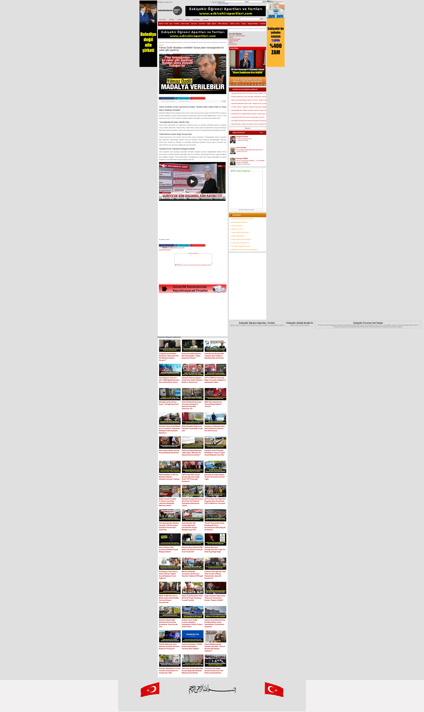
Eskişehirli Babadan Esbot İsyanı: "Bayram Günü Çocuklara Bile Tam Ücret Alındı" (248, 103)
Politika (176, 23)
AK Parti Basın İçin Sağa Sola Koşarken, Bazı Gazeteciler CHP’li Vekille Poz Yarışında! (215, 501)
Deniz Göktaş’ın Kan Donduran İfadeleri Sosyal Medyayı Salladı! (168, 549)
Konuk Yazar (240, 158)
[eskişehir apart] (192, 38)
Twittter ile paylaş (183, 98)
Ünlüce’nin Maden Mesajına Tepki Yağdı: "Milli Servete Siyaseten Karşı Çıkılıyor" (192, 453)
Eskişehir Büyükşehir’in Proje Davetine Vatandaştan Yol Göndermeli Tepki (169, 671)
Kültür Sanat (185, 23)
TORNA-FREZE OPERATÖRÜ (240, 232)
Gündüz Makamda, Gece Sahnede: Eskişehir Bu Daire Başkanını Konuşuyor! (169, 646)
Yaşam (243, 23)
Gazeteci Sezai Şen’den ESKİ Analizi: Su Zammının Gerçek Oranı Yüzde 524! (192, 549)
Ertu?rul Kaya (241, 136)
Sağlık (208, 23)
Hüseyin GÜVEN (242, 147)
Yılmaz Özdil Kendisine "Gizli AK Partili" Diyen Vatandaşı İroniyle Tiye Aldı (192, 598)
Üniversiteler (233, 44)
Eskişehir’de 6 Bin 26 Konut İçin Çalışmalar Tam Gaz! (247, 117)
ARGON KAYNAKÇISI (237, 236)
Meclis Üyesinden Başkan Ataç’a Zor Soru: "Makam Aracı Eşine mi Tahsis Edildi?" (248, 100)
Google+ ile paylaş (199, 98)
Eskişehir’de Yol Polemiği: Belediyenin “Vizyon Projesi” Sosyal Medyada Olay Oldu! (214, 453)
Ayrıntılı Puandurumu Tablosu (246, 209)
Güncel (161, 23)
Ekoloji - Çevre (234, 23)
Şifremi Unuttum (224, 3)
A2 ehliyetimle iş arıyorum (239, 222)
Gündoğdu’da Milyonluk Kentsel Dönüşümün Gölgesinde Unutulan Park (248, 120)
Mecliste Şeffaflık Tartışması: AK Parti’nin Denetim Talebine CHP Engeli (192, 574)
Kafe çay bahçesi (236, 225)
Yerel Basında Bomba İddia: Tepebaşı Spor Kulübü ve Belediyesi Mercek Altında (214, 356)
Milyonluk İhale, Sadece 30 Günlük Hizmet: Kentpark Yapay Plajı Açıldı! (248, 124)
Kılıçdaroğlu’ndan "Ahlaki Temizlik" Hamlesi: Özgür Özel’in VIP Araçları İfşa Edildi (248, 110)
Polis (166, 23)
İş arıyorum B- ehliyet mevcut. (240, 243)
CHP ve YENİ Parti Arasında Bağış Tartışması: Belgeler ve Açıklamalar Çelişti (215, 380)
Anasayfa (161, 42)
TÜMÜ (261, 132)
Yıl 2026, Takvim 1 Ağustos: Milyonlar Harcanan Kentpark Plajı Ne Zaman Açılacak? (248, 107)
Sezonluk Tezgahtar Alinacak (240, 246)
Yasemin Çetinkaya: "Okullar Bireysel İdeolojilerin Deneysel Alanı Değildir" (192, 646)
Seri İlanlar (196, 19)
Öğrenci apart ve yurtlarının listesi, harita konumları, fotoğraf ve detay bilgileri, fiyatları (257, 324)
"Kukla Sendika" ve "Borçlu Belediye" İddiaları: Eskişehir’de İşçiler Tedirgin (169, 477)
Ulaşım (231, 42)
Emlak (187, 19)
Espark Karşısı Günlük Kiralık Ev (300, 324)
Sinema (179, 19)
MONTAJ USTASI (237, 229)
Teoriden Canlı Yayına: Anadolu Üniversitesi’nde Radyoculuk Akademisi (213, 671)
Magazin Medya (253, 23)
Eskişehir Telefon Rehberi (237, 36)
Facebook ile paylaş (168, 98)
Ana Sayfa (162, 19)
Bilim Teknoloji (223, 23)
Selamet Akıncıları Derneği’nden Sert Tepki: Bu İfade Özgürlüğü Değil (214, 549)
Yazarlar (262, 23)
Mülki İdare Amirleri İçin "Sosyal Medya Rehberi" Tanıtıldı (213, 404)
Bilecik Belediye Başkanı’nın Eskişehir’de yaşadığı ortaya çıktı (192, 428)
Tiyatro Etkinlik (233, 41)
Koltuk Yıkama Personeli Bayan (241, 239)
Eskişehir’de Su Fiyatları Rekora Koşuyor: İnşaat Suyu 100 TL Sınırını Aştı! (248, 114)
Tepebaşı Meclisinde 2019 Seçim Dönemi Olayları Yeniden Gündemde (248, 93)
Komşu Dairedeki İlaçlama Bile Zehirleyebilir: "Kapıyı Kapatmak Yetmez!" (191, 356)
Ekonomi (194, 23)
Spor (171, 23)
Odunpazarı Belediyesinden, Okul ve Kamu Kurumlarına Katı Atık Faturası (214, 428)
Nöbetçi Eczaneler (234, 39)
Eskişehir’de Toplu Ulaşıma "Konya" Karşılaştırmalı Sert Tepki (214, 477)
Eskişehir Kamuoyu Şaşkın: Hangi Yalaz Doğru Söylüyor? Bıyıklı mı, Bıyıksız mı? (192, 380)
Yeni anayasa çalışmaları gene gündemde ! (249, 139)
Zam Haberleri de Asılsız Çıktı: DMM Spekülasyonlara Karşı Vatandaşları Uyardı (169, 380)
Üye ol (214, 2)
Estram (231, 37)
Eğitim (214, 23)
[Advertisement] (192, 220)
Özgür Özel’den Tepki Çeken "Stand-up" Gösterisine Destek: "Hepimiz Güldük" (214, 598)
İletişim (171, 19)
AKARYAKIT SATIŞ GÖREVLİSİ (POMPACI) (244, 249)
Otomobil (202, 23)
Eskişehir (247, 128)
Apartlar (205, 19)
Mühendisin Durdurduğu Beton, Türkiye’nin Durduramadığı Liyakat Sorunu (249, 161)
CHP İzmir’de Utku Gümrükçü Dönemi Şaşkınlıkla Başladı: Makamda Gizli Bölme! (192, 671)
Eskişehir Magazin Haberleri (174, 42)
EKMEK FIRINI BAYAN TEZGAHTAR (242, 219)
